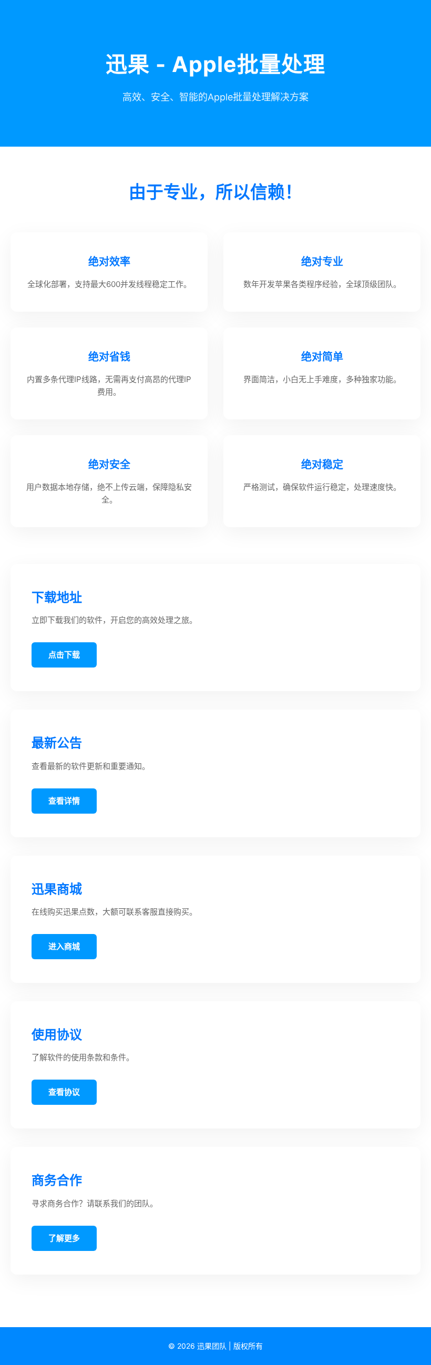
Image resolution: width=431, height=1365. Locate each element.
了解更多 (64, 1238)
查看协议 (64, 1092)
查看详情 (64, 801)
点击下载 (64, 655)
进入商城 (64, 946)
